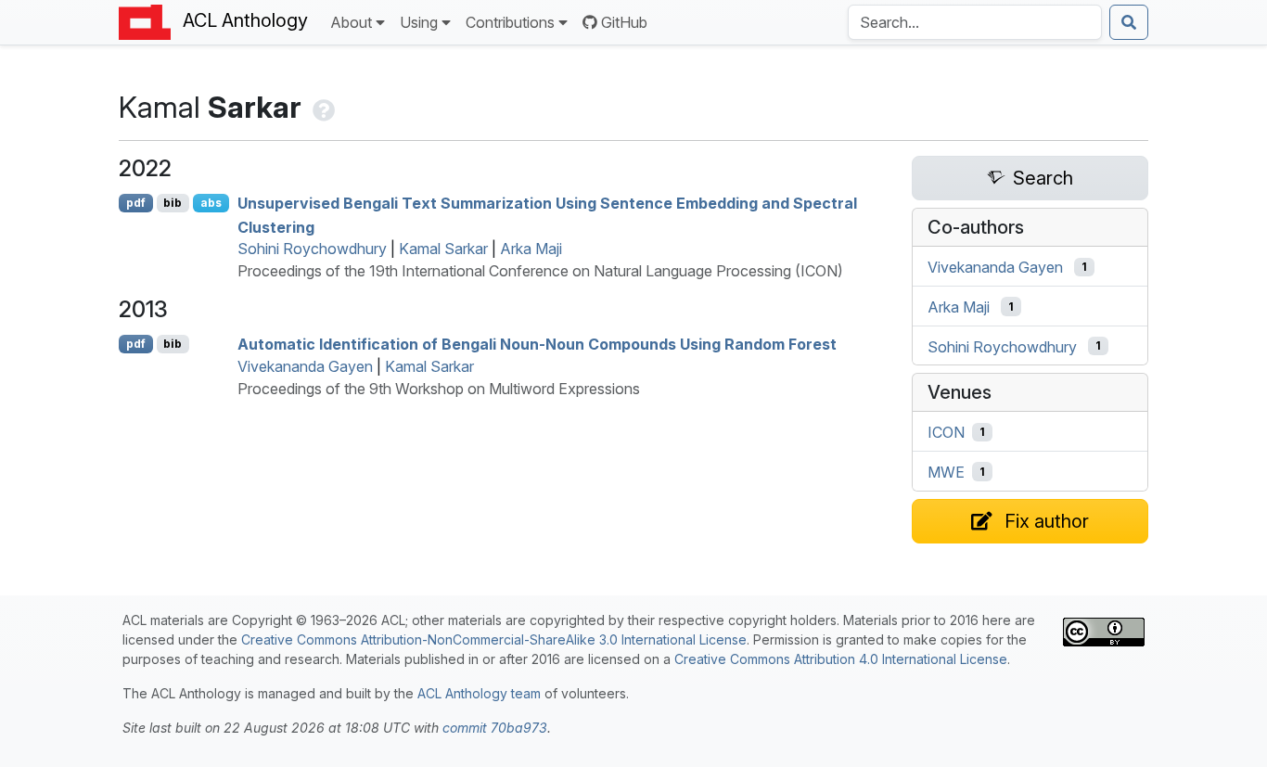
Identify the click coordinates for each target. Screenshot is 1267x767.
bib (172, 203)
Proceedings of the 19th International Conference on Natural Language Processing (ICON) (540, 271)
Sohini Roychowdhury (312, 248)
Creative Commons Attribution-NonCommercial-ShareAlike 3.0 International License (494, 639)
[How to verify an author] (322, 107)
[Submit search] (1128, 22)
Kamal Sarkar (443, 248)
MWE (946, 472)
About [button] (351, 22)
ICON (946, 432)
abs (211, 203)
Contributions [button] (510, 22)
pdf (136, 203)
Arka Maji (531, 248)
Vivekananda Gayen (305, 366)
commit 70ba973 (494, 727)
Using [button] (419, 22)
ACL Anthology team (479, 693)
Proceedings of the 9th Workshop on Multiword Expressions (438, 388)
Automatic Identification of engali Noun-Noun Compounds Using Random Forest (537, 344)
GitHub (624, 22)
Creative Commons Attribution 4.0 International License (840, 659)
